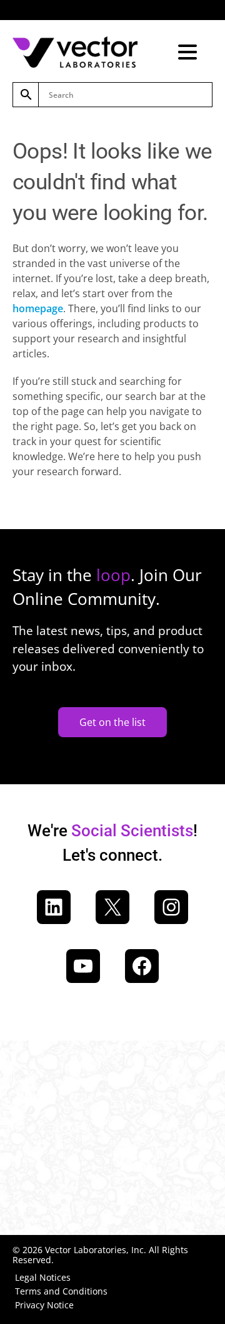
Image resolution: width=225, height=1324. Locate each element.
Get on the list (112, 722)
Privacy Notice (44, 1305)
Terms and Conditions (61, 1291)
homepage (37, 308)
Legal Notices (43, 1277)
